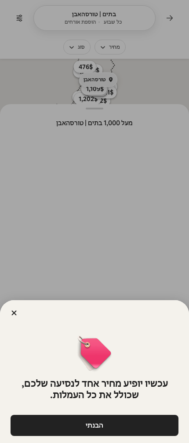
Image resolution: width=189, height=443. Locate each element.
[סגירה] (14, 312)
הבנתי (94, 425)
